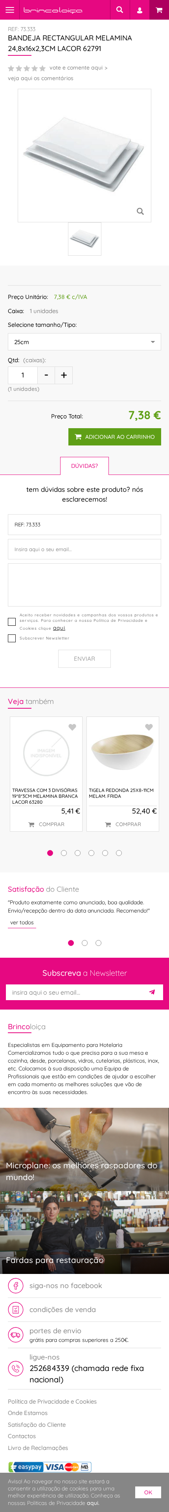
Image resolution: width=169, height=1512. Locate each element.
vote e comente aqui (76, 67)
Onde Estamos (28, 1413)
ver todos (22, 922)
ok (148, 1492)
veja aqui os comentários (40, 78)
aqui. (93, 1503)
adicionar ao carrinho (120, 436)
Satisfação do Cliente (37, 1424)
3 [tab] (98, 943)
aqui (59, 627)
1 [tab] (71, 943)
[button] (50, 853)
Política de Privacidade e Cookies (52, 1401)
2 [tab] (85, 943)
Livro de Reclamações (38, 1448)
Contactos (22, 1436)
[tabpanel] (84, 906)
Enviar (84, 658)
